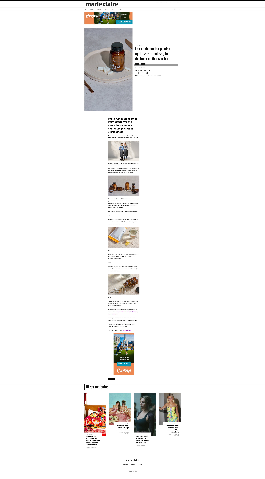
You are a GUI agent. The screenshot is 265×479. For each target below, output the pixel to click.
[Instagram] (175, 9)
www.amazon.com (113, 314)
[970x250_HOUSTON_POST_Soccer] (108, 24)
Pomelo (145, 75)
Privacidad (125, 464)
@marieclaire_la (127, 330)
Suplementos (154, 75)
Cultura (127, 423)
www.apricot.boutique (131, 312)
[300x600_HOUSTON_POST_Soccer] (124, 375)
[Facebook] (173, 9)
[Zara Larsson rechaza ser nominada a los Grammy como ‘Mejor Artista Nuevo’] (170, 409)
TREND (159, 75)
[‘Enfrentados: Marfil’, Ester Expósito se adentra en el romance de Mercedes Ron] (145, 414)
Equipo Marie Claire (144, 70)
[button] (179, 9)
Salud (149, 75)
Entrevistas (89, 434)
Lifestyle (138, 45)
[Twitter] (139, 73)
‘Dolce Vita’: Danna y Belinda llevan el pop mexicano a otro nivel (123, 428)
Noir (132, 474)
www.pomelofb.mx (120, 312)
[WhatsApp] (146, 73)
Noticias (133, 464)
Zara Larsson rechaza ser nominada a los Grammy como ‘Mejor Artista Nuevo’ (172, 429)
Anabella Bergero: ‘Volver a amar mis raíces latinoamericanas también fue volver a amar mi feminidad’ (93, 440)
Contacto (140, 464)
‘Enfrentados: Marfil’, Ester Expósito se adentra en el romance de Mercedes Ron (142, 439)
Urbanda (132, 475)
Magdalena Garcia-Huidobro (91, 448)
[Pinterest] (143, 73)
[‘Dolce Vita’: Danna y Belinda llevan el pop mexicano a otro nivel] (120, 409)
